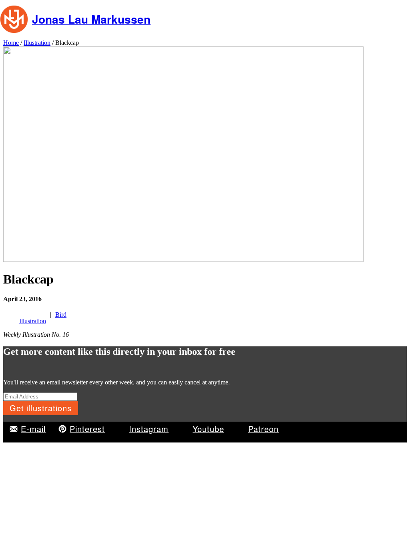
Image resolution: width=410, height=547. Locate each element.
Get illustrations (41, 408)
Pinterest (87, 428)
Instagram (149, 428)
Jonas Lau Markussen (91, 19)
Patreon (263, 428)
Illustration (37, 42)
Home (11, 42)
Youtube (208, 428)
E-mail (33, 428)
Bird (60, 314)
